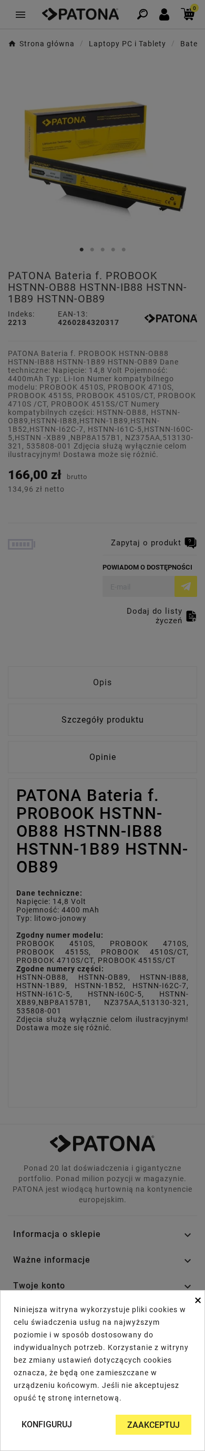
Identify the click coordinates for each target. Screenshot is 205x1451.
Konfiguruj (47, 1424)
